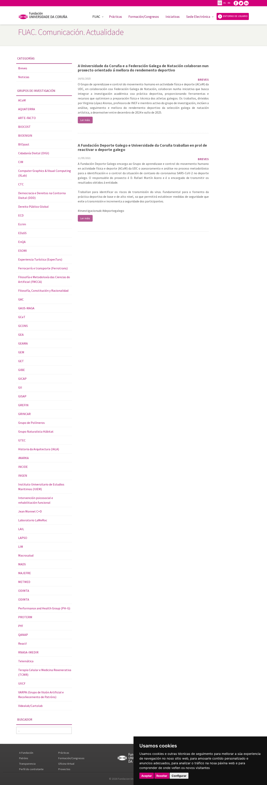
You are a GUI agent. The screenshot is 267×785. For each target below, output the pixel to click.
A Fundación (26, 752)
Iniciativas (173, 16)
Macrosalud (25, 555)
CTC (21, 184)
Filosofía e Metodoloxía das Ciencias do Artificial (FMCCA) (44, 279)
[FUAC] (45, 16)
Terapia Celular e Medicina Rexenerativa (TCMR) (44, 672)
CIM (20, 162)
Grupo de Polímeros (31, 423)
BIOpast (23, 144)
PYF (20, 626)
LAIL (21, 529)
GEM (21, 352)
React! (22, 643)
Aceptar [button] (146, 775)
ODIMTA (23, 591)
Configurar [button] (179, 775)
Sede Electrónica (198, 16)
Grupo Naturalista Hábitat (36, 431)
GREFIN (23, 405)
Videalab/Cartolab (30, 706)
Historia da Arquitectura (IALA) (38, 449)
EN (229, 2)
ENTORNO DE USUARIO (235, 16)
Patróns (23, 758)
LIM (20, 547)
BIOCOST (24, 127)
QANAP (23, 635)
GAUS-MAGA (26, 308)
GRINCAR (24, 414)
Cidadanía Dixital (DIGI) (33, 153)
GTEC (22, 440)
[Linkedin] (246, 3)
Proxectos (64, 769)
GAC (21, 299)
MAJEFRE (24, 573)
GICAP (22, 379)
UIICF (21, 683)
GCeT (21, 317)
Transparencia (27, 763)
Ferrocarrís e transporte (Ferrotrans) (43, 268)
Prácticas (115, 16)
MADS (22, 564)
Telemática (25, 661)
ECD (21, 215)
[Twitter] (241, 3)
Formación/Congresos (143, 16)
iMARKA (23, 458)
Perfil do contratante (31, 769)
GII (20, 387)
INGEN (22, 475)
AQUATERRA (26, 109)
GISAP (22, 396)
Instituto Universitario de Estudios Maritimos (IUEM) (41, 486)
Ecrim (22, 224)
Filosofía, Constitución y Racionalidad (43, 290)
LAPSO (22, 538)
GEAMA (23, 343)
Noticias (23, 77)
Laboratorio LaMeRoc (32, 520)
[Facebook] (236, 3)
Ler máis (85, 120)
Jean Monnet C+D (30, 511)
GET (21, 361)
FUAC (96, 16)
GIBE (21, 370)
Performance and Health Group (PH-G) (44, 608)
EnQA (22, 242)
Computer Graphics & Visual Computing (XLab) (44, 173)
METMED (24, 582)
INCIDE (23, 467)
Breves (22, 68)
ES (224, 2)
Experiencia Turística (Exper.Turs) (40, 259)
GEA (21, 335)
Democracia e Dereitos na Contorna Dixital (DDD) (42, 195)
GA (219, 2)
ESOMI (22, 251)
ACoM (22, 100)
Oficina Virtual (66, 763)
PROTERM (25, 617)
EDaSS (22, 233)
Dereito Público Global (33, 206)
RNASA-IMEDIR (28, 652)
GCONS (23, 326)
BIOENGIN (25, 135)
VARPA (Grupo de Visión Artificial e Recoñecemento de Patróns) (41, 694)
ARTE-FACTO (27, 118)
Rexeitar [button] (161, 775)
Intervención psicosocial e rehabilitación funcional (35, 500)
